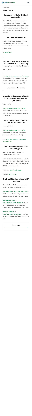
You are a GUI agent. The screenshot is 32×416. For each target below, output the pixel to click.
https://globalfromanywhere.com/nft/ (14, 130)
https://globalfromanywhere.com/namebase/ (16, 76)
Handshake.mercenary (9, 200)
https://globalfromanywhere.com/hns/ (15, 108)
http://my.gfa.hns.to (15, 170)
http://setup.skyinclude (20, 191)
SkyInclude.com (7, 191)
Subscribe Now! (7, 52)
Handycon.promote (8, 212)
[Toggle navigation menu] (28, 2)
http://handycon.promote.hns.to (12, 214)
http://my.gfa (12, 174)
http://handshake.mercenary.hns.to (13, 203)
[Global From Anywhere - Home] (8, 2)
